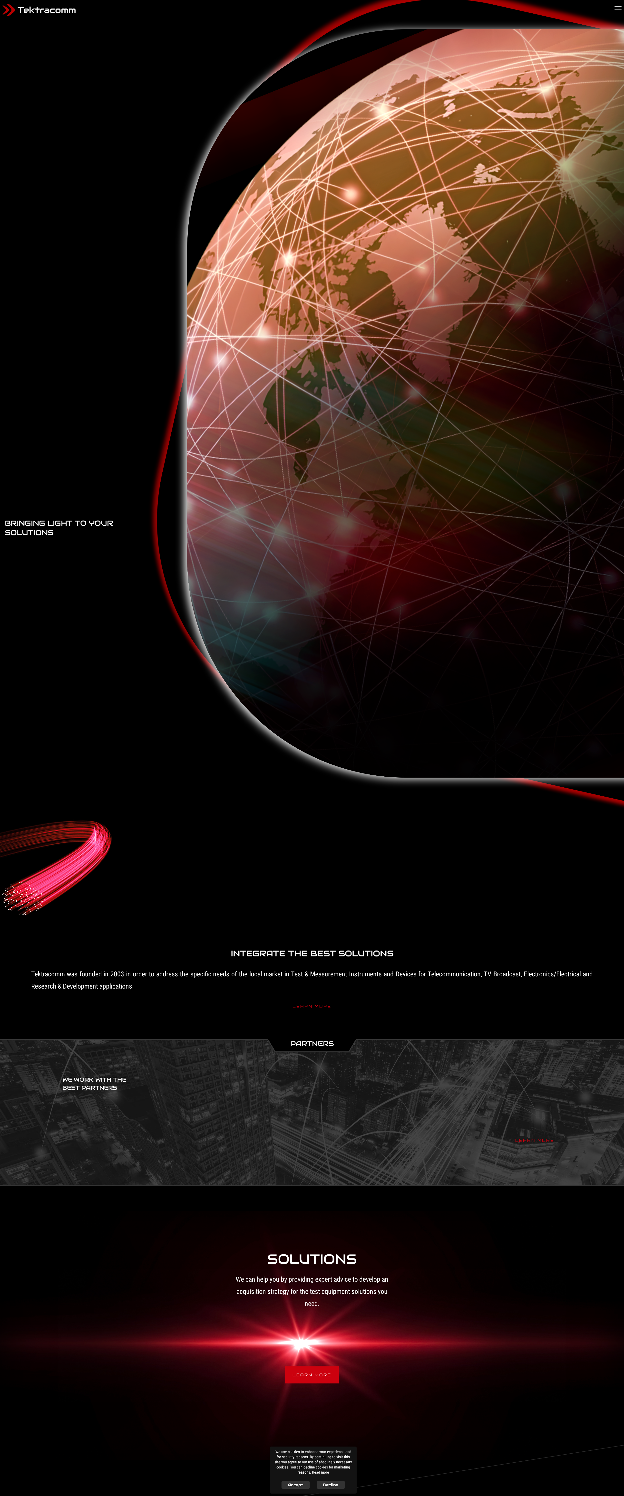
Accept (295, 1484)
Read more (320, 1473)
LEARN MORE (312, 1005)
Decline (330, 1484)
